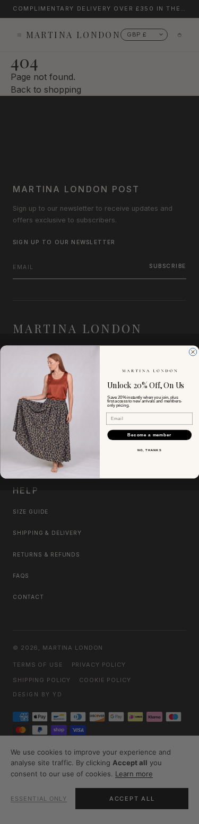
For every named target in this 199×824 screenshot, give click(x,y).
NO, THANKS (149, 450)
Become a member (149, 435)
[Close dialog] (192, 351)
